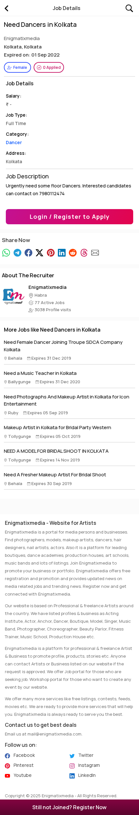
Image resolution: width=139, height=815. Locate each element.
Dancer (14, 142)
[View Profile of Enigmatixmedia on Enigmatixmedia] (13, 295)
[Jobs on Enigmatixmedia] (6, 8)
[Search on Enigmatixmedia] (129, 7)
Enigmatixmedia (47, 287)
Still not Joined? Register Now (69, 807)
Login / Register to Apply (70, 216)
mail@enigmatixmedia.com (54, 734)
